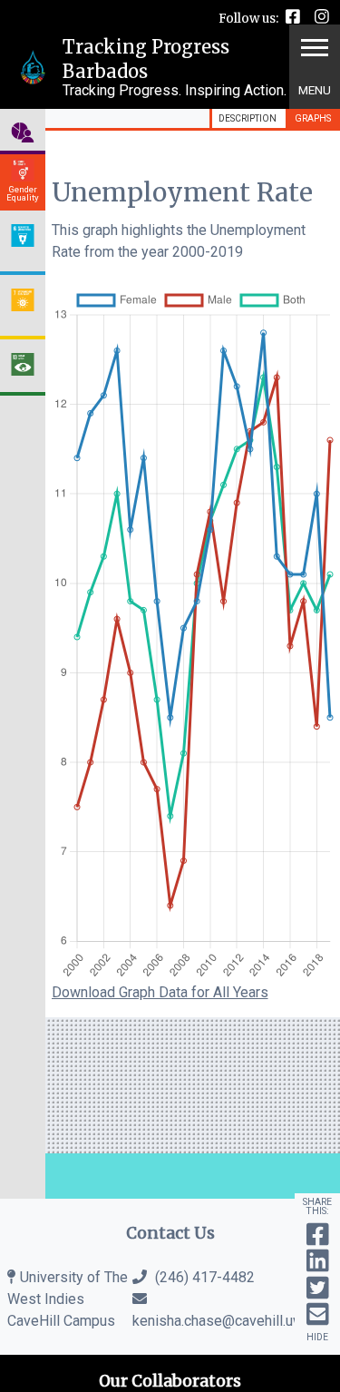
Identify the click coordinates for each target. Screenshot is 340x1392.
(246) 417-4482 (203, 1277)
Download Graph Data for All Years (160, 992)
